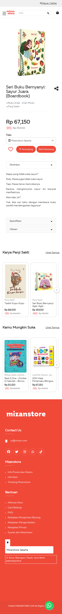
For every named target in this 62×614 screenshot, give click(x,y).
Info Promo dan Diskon (20, 472)
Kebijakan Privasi (17, 527)
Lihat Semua (52, 252)
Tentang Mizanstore (19, 482)
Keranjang (27, 149)
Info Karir (13, 477)
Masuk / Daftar (49, 3)
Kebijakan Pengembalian (21, 522)
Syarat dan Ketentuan (20, 532)
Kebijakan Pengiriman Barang (24, 517)
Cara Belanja (15, 507)
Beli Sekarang (46, 149)
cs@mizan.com (18, 440)
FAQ (10, 512)
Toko (8, 135)
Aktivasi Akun (15, 502)
